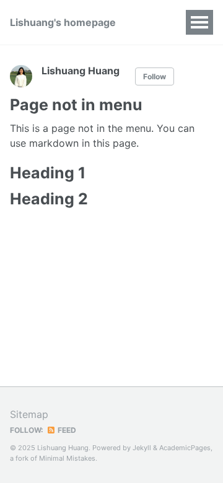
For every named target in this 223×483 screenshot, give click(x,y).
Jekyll (142, 447)
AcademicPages (185, 447)
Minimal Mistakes (67, 458)
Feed (66, 430)
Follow (154, 76)
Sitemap (29, 414)
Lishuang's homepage (63, 22)
